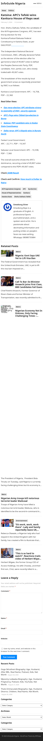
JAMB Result (18, 95)
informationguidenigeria (30, 85)
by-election (32, 189)
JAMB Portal (17, 153)
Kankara (26, 193)
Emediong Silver (20, 204)
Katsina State (7, 197)
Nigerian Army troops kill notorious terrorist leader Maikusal (20, 499)
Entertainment (21, 521)
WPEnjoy (38, 736)
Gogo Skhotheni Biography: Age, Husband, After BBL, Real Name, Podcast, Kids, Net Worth (20, 672)
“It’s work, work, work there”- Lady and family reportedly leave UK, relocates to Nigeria (27, 528)
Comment (5, 591)
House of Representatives (11, 193)
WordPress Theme (26, 736)
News (4, 11)
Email (4, 628)
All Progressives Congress (11, 189)
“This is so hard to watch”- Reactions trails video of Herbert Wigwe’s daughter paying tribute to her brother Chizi (28, 558)
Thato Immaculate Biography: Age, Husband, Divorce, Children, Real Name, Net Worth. (21, 690)
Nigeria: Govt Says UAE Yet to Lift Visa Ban (27, 256)
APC (24, 189)
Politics (11, 11)
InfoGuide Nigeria (13, 3)
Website (4, 639)
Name (4, 618)
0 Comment (19, 22)
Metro (18, 252)
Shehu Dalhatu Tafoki (22, 197)
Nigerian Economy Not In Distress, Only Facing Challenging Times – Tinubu (28, 314)
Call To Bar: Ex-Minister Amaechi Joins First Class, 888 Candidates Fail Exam (28, 284)
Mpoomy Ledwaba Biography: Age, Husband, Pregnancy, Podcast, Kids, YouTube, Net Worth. (21, 682)
